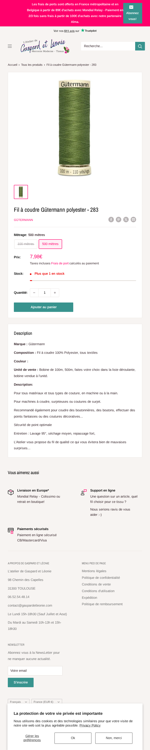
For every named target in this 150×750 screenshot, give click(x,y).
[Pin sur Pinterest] (118, 219)
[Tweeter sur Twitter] (126, 219)
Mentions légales (94, 571)
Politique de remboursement (102, 604)
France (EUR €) (43, 701)
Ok (73, 738)
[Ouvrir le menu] (10, 46)
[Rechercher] (140, 46)
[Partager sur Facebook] (111, 219)
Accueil (12, 64)
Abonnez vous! (132, 16)
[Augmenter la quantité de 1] (55, 293)
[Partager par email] (133, 219)
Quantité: (21, 292)
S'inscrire (21, 682)
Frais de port (60, 263)
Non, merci (114, 738)
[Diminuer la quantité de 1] (34, 293)
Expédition (89, 598)
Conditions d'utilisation (98, 591)
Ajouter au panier (44, 307)
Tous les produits (32, 64)
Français (15, 701)
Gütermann (23, 219)
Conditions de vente (96, 584)
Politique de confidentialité (101, 578)
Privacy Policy (90, 725)
